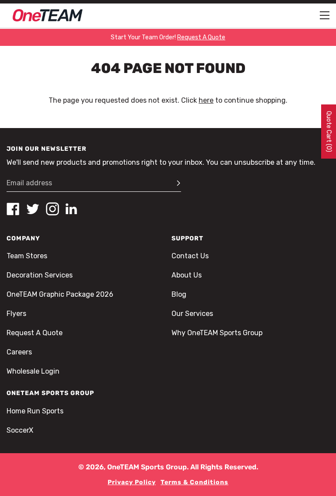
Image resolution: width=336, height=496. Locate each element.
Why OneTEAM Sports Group (217, 333)
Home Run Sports (35, 411)
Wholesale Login (33, 371)
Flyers (16, 313)
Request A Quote (35, 333)
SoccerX (20, 430)
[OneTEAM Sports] (48, 15)
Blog (179, 294)
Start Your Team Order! (168, 37)
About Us (187, 275)
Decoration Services (40, 275)
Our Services (192, 313)
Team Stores (27, 256)
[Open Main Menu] (324, 15)
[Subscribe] (174, 183)
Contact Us (190, 256)
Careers (19, 352)
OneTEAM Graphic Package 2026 (60, 294)
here (206, 100)
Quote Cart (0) (328, 131)
